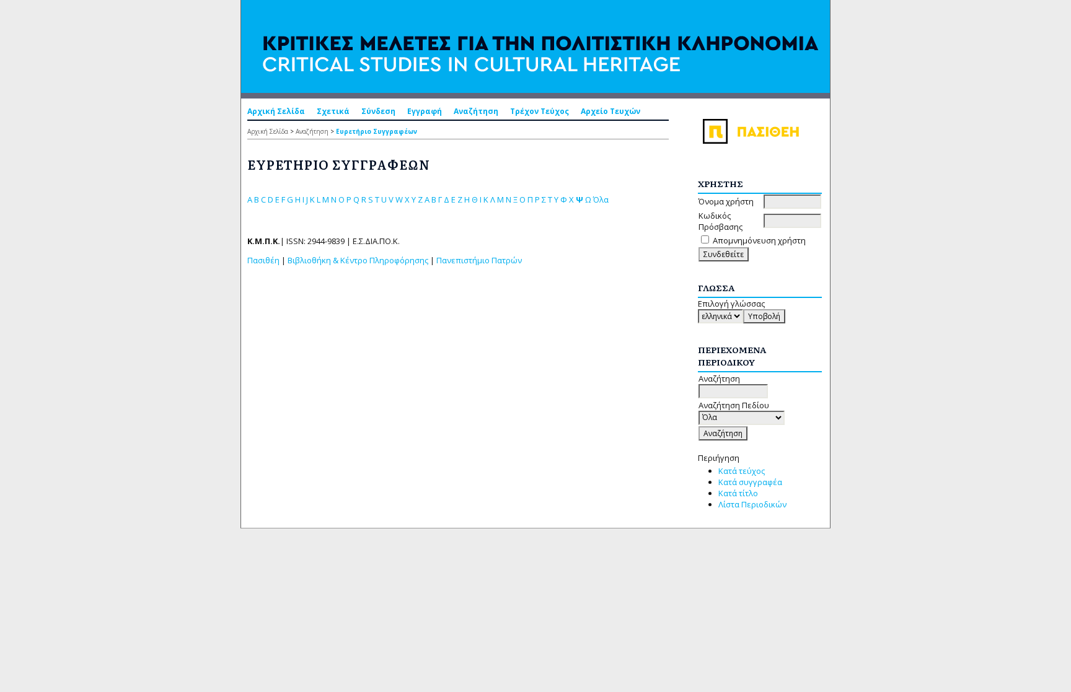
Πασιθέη (263, 260)
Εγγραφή (424, 111)
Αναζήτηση (476, 111)
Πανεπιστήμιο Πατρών (479, 260)
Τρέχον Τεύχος (539, 111)
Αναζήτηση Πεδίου (734, 405)
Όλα (601, 199)
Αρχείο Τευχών (610, 111)
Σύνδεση (378, 111)
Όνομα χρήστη (726, 201)
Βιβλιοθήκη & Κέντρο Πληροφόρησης (358, 260)
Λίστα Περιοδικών (752, 504)
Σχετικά (333, 111)
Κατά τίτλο (738, 493)
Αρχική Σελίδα (276, 111)
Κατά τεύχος (741, 470)
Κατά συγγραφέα (750, 482)
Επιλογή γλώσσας (731, 303)
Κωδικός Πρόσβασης (721, 221)
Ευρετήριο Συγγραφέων (376, 131)
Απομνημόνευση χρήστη (759, 240)
